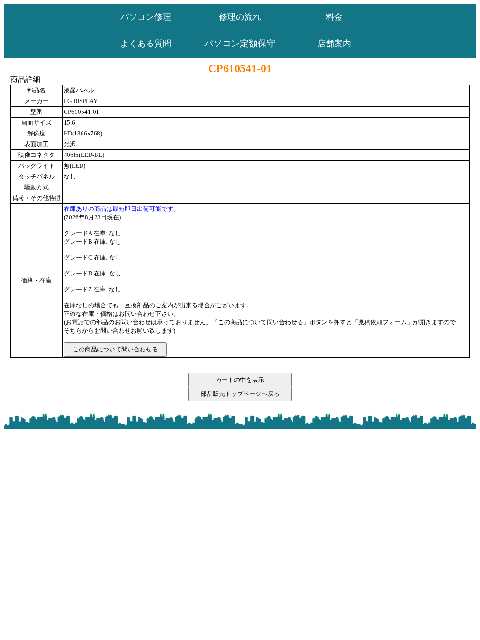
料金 (334, 17)
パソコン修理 (145, 17)
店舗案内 (334, 43)
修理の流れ (240, 17)
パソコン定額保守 (240, 43)
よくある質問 (145, 43)
